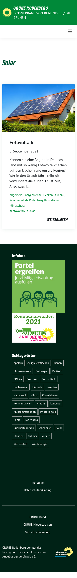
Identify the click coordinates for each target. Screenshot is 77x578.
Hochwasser (21, 387)
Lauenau (55, 403)
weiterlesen (57, 219)
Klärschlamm (49, 395)
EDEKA (18, 379)
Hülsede (37, 387)
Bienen (58, 363)
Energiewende (32, 195)
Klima (34, 395)
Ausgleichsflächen (38, 363)
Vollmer (32, 436)
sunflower (33, 552)
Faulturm (31, 379)
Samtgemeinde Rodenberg (26, 200)
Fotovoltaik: (22, 142)
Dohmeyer (42, 371)
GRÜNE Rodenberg (30, 7)
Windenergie (39, 444)
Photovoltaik (48, 412)
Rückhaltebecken (24, 428)
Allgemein (15, 195)
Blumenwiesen (22, 371)
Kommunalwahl (23, 403)
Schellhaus (44, 428)
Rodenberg (31, 420)
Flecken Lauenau (53, 195)
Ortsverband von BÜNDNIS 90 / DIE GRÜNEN (42, 15)
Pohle (17, 420)
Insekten (52, 387)
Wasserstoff (20, 444)
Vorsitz (46, 436)
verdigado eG (27, 556)
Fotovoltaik (18, 211)
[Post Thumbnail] (38, 108)
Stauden (18, 436)
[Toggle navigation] (70, 31)
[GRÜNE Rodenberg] (7, 12)
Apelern (18, 363)
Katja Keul (20, 395)
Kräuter (41, 403)
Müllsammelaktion (25, 412)
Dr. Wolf (56, 371)
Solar (31, 211)
